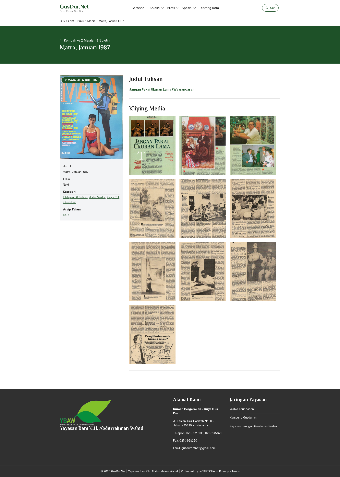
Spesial (187, 8)
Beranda (138, 8)
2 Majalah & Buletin (75, 197)
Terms (236, 471)
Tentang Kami (209, 8)
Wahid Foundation (242, 409)
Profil (171, 8)
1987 (66, 215)
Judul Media (97, 197)
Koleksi (155, 8)
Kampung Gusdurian (243, 417)
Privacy (224, 471)
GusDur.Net (74, 7)
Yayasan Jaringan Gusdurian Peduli (253, 426)
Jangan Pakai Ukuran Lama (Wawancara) (161, 89)
